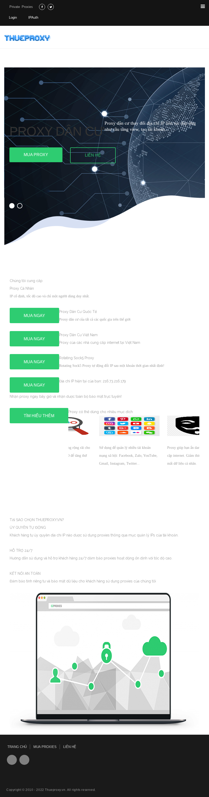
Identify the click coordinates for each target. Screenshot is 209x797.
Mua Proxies (45, 747)
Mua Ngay (34, 315)
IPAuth (33, 17)
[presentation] (48, 495)
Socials (12, 760)
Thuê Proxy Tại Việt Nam (28, 38)
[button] (12, 205)
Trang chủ (17, 747)
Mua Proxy (36, 155)
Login (13, 17)
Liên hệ (93, 155)
